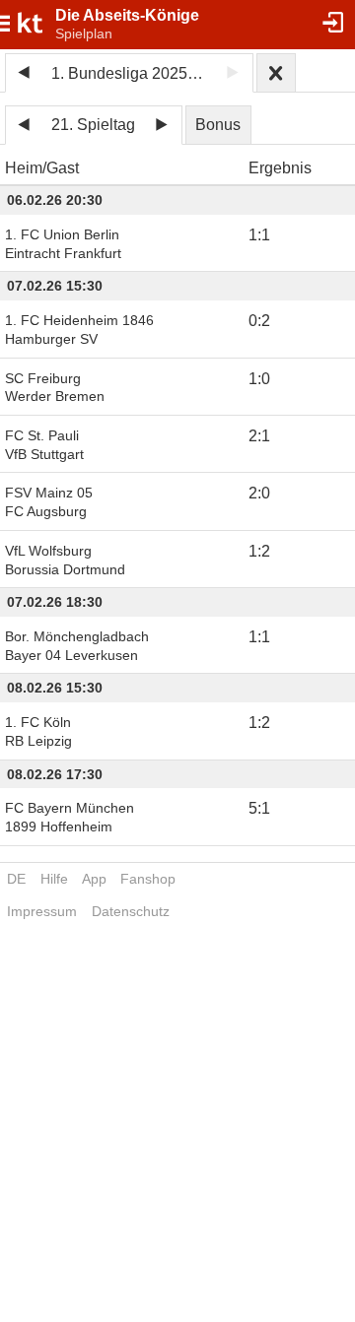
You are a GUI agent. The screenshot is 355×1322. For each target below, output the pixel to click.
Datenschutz (131, 911)
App (94, 879)
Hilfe (54, 879)
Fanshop (148, 879)
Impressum (42, 911)
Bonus (218, 124)
